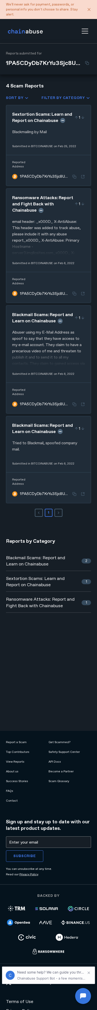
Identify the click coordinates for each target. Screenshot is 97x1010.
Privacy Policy (28, 874)
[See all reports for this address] (83, 177)
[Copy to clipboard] (87, 63)
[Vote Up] (76, 117)
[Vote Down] (83, 117)
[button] (85, 31)
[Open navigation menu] (85, 31)
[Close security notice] (89, 9)
